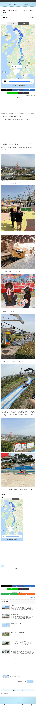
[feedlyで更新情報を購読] (9, 594)
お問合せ (18, 702)
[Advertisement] (18, 104)
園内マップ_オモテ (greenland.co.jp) (8, 152)
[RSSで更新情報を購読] (26, 594)
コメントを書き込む (18, 690)
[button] (23, 93)
